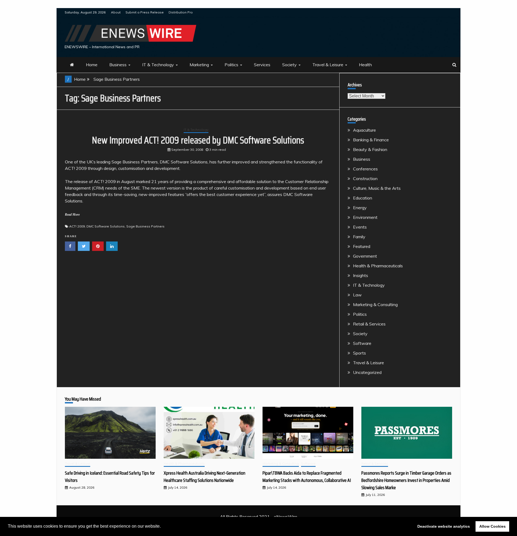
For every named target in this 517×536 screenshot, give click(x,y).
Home (91, 64)
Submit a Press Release (144, 12)
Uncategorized (367, 372)
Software (362, 343)
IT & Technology (158, 64)
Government (365, 256)
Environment (365, 217)
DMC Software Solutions (105, 226)
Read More (72, 214)
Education (362, 198)
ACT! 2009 (77, 226)
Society (289, 64)
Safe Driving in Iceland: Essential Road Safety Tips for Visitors (110, 476)
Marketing (199, 64)
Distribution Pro (181, 12)
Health (365, 64)
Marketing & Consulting (375, 304)
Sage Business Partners (145, 226)
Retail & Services (369, 324)
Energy (360, 207)
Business (118, 64)
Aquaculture (364, 130)
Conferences (365, 168)
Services (262, 64)
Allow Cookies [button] (492, 526)
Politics (231, 64)
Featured (361, 246)
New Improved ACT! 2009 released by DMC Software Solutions (198, 140)
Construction (365, 178)
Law (357, 294)
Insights (360, 275)
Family (359, 236)
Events (360, 227)
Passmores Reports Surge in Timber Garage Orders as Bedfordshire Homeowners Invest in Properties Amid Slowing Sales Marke (406, 480)
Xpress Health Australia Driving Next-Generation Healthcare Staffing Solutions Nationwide (204, 476)
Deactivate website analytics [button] (443, 526)
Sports (359, 353)
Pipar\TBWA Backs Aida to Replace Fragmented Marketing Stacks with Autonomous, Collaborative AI (307, 476)
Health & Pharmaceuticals (378, 265)
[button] (162, 527)
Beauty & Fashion (370, 149)
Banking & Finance (371, 139)
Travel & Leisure (327, 64)
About (116, 12)
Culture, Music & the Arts (377, 188)
